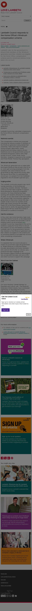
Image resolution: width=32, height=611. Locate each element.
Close (28, 314)
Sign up (5, 310)
